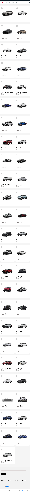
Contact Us (14, 490)
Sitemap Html (11, 490)
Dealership (24, 480)
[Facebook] (1, 477)
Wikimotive (7, 486)
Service (9, 480)
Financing (16, 480)
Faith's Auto (1, 490)
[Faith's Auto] (3, 2)
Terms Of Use (7, 490)
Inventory (2, 480)
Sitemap (9, 490)
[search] (29, 2)
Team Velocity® (21, 490)
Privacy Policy (4, 490)
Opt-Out (15, 490)
